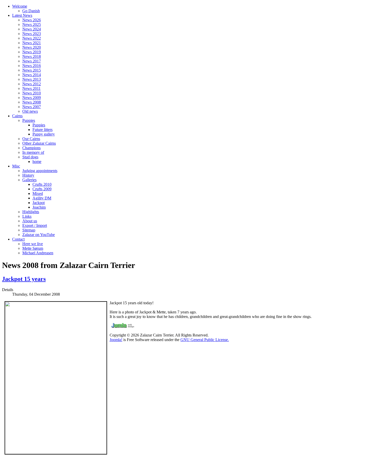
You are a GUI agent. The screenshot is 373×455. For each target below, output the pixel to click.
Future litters (42, 129)
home (36, 161)
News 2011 (31, 88)
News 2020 (31, 47)
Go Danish (31, 11)
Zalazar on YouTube (38, 234)
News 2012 (31, 84)
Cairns (17, 116)
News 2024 (31, 29)
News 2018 (31, 56)
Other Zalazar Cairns (39, 143)
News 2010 (31, 93)
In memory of (33, 152)
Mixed (37, 193)
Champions (31, 148)
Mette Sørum (32, 248)
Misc (16, 166)
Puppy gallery (43, 134)
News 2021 (31, 43)
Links (26, 216)
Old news (30, 111)
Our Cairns (31, 139)
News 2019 (31, 52)
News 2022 (31, 38)
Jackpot (38, 202)
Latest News (22, 15)
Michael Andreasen (37, 253)
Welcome (19, 6)
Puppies (28, 120)
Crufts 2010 (42, 184)
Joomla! (116, 340)
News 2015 (31, 70)
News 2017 (31, 61)
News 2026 (31, 20)
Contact (18, 239)
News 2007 (31, 107)
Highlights (30, 212)
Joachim (39, 207)
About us (29, 221)
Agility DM (41, 198)
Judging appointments (39, 170)
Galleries (29, 180)
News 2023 (31, 33)
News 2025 (31, 24)
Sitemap (28, 230)
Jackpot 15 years (24, 279)
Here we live (32, 244)
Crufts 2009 (42, 189)
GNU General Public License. (204, 340)
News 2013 (31, 79)
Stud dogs (30, 157)
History (28, 175)
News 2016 (31, 65)
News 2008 (31, 102)
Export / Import (34, 225)
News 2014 (31, 75)
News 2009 (31, 97)
